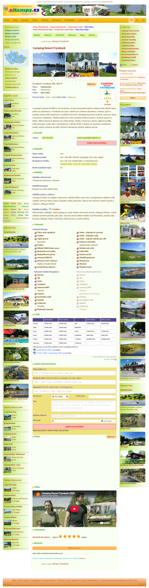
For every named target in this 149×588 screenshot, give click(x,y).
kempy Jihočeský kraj (40, 27)
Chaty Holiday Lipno (11, 144)
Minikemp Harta (10, 495)
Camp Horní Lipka (10, 485)
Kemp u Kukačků (128, 52)
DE (137, 20)
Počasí (35, 20)
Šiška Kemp (141, 79)
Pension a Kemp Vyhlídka (13, 507)
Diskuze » (82, 558)
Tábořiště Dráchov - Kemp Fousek (15, 399)
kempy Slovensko (12, 40)
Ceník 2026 (60, 35)
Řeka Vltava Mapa (82, 30)
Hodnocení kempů (12, 72)
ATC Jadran (124, 447)
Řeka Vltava (89, 27)
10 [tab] (83, 81)
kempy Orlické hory (12, 204)
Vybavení (47, 35)
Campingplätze (35, 580)
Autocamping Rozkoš (130, 49)
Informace (56, 20)
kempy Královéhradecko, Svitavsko (16, 205)
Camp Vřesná (8, 100)
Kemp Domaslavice (10, 271)
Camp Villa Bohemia (11, 187)
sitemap (83, 580)
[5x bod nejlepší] (79, 536)
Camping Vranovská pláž (130, 31)
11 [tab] (87, 81)
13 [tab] (94, 81)
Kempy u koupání (12, 34)
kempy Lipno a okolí (75, 27)
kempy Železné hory (12, 209)
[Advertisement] (16, 564)
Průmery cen (10, 75)
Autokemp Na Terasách (12, 175)
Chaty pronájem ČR (12, 43)
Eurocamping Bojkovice (130, 54)
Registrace (75, 580)
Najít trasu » (91, 84)
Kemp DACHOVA (9, 344)
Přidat (125, 65)
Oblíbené (135, 65)
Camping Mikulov (10, 517)
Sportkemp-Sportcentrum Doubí (131, 465)
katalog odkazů (87, 584)
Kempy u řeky (10, 37)
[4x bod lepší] (74, 536)
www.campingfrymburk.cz (88, 138)
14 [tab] (97, 81)
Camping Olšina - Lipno (12, 465)
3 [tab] (59, 81)
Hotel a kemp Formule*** (13, 362)
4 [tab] (62, 81)
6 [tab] (69, 81)
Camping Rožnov (10, 326)
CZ (131, 20)
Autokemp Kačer (128, 43)
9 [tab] (80, 81)
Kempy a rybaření (12, 30)
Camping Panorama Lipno (13, 155)
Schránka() (69, 20)
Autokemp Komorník (11, 381)
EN (143, 20)
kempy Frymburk (60, 41)
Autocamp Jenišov (129, 34)
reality (49, 584)
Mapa (15, 20)
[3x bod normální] (70, 536)
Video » (133, 98)
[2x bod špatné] (65, 536)
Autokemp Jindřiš (129, 57)
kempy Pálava (9, 215)
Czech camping (24, 580)
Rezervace (72, 35)
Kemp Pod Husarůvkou (128, 483)
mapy (97, 584)
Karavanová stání (12, 27)
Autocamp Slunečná (11, 539)
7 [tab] (73, 81)
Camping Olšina (128, 46)
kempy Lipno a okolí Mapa (64, 30)
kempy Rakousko (133, 584)
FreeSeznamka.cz (12, 87)
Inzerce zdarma (11, 78)
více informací (108, 2)
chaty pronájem (109, 584)
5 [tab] (66, 81)
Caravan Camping (129, 40)
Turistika (56, 209)
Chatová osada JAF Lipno (12, 111)
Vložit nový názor (74, 548)
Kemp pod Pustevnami (12, 529)
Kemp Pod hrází (9, 165)
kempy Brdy (23, 215)
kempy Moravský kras (20, 212)
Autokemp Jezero (10, 434)
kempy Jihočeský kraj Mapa (42, 30)
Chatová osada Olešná (11, 307)
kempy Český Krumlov (58, 27)
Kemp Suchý (8, 444)
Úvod (7, 20)
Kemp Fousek (125, 429)
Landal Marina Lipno (11, 133)
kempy (14, 580)
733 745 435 (47, 138)
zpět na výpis (46, 42)
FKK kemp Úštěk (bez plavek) (14, 289)
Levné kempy (10, 81)
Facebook (45, 580)
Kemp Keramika (9, 232)
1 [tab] (52, 81)
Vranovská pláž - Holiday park (14, 454)
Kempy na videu (11, 69)
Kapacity (37, 35)
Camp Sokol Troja (10, 412)
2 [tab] (55, 81)
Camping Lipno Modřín (12, 122)
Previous (34, 66)
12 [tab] (90, 81)
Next (115, 66)
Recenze (25, 20)
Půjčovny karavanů (12, 84)
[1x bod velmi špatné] (60, 536)
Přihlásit (45, 20)
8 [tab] (76, 81)
